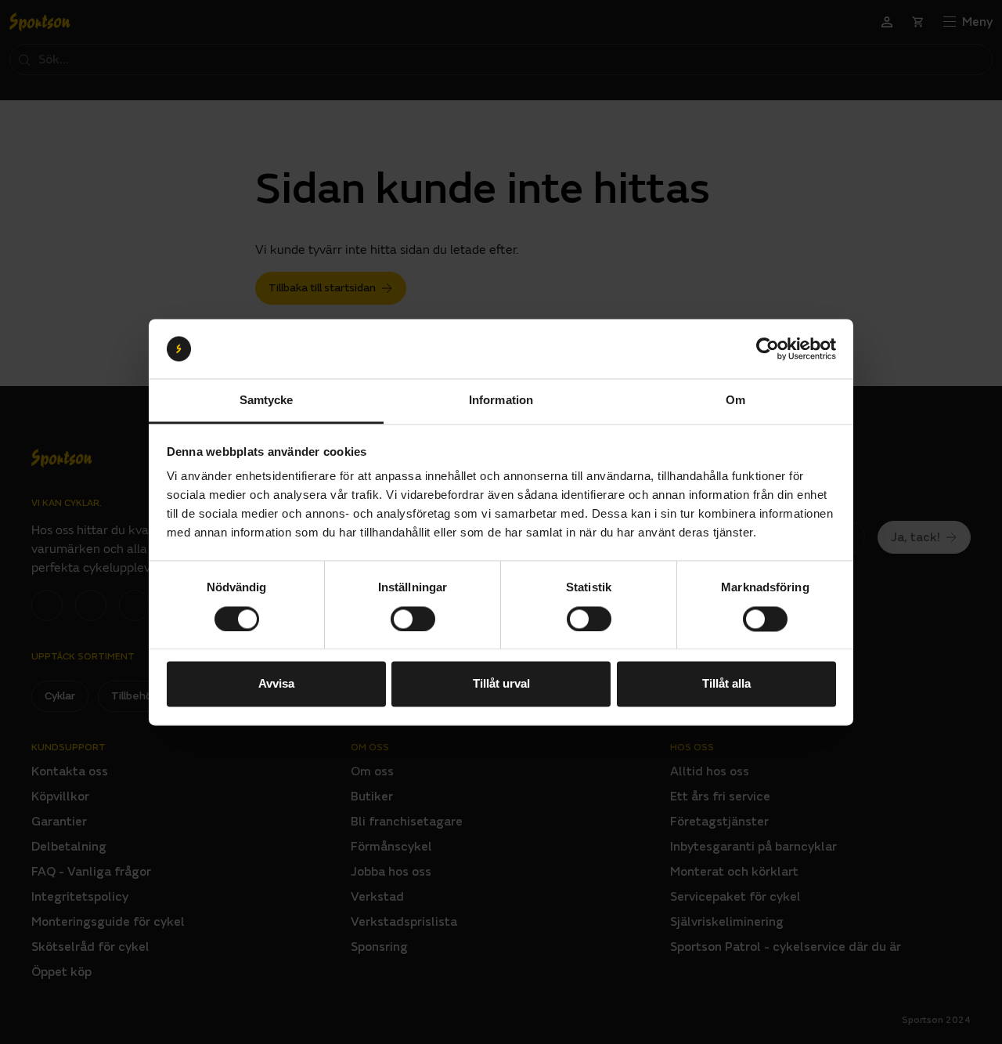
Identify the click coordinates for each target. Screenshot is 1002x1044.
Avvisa (276, 684)
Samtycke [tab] (267, 400)
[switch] (413, 618)
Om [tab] (735, 400)
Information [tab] (501, 400)
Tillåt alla (726, 684)
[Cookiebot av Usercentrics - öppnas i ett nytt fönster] (767, 348)
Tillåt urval (501, 684)
